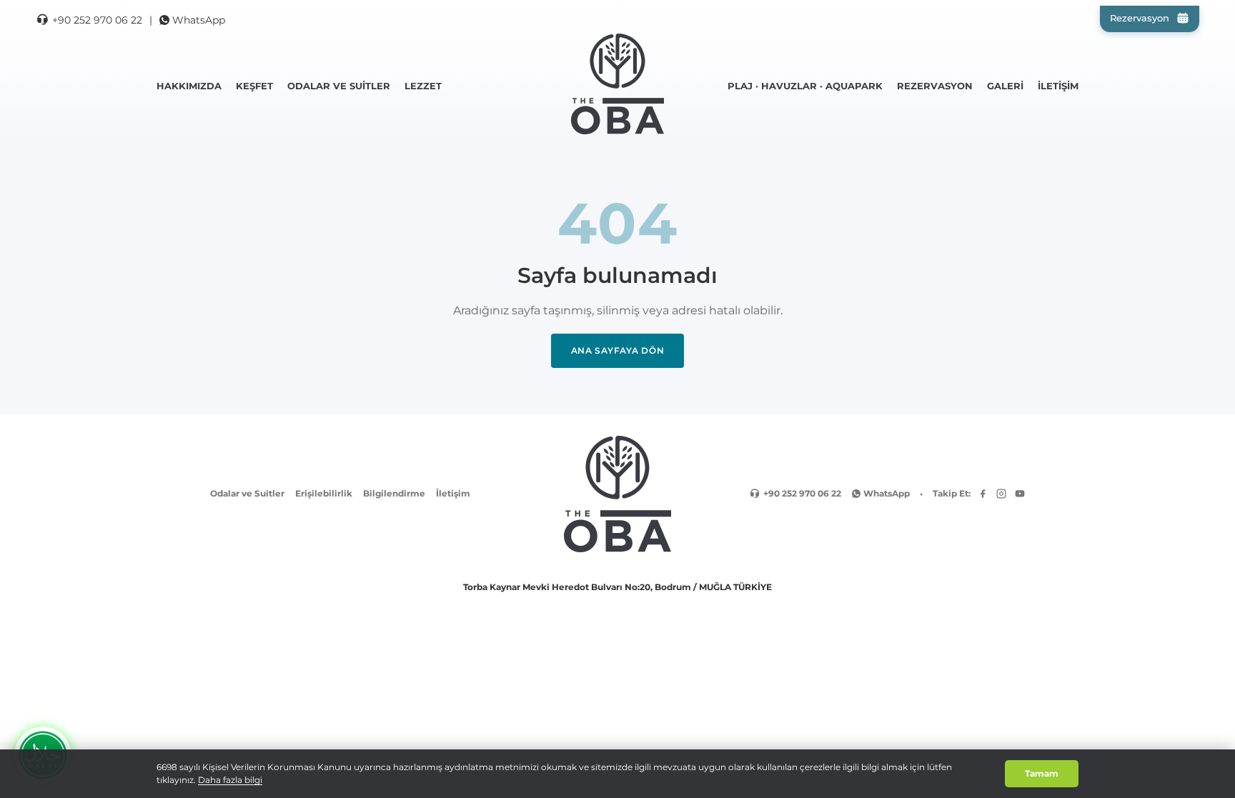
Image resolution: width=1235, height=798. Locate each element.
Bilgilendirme (394, 493)
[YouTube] (1020, 494)
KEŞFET (254, 85)
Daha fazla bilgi (230, 779)
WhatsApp (198, 20)
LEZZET (423, 85)
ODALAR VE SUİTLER (338, 85)
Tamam (1041, 773)
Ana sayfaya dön (618, 350)
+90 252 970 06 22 (97, 20)
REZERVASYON (935, 85)
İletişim (453, 493)
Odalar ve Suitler (247, 493)
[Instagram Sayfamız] (1001, 494)
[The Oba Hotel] (617, 84)
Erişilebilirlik (323, 493)
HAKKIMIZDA (189, 85)
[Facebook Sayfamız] (983, 494)
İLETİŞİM (1058, 85)
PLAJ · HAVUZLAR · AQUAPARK (805, 85)
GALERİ (1005, 85)
